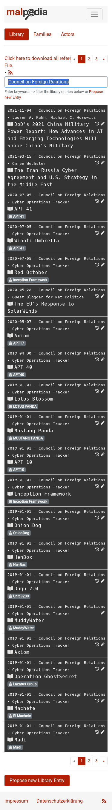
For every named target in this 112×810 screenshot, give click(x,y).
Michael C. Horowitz (73, 117)
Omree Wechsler (29, 163)
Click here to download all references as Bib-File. (50, 62)
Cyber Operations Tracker (41, 202)
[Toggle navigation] (94, 14)
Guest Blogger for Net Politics (48, 297)
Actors (67, 34)
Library (16, 34)
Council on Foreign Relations (72, 110)
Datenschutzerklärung (59, 801)
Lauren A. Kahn (29, 117)
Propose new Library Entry (37, 780)
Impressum (16, 801)
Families (42, 34)
